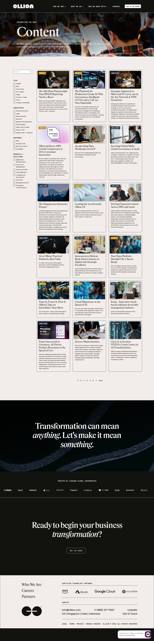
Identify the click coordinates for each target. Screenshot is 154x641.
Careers (28, 591)
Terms (71, 624)
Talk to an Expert (133, 6)
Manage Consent (93, 624)
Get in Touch (130, 613)
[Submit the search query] (30, 71)
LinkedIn (132, 609)
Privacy (80, 624)
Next (101, 381)
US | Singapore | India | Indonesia (81, 613)
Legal (64, 624)
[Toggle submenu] (65, 6)
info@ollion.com (71, 609)
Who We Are (31, 585)
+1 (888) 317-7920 (104, 609)
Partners (28, 597)
